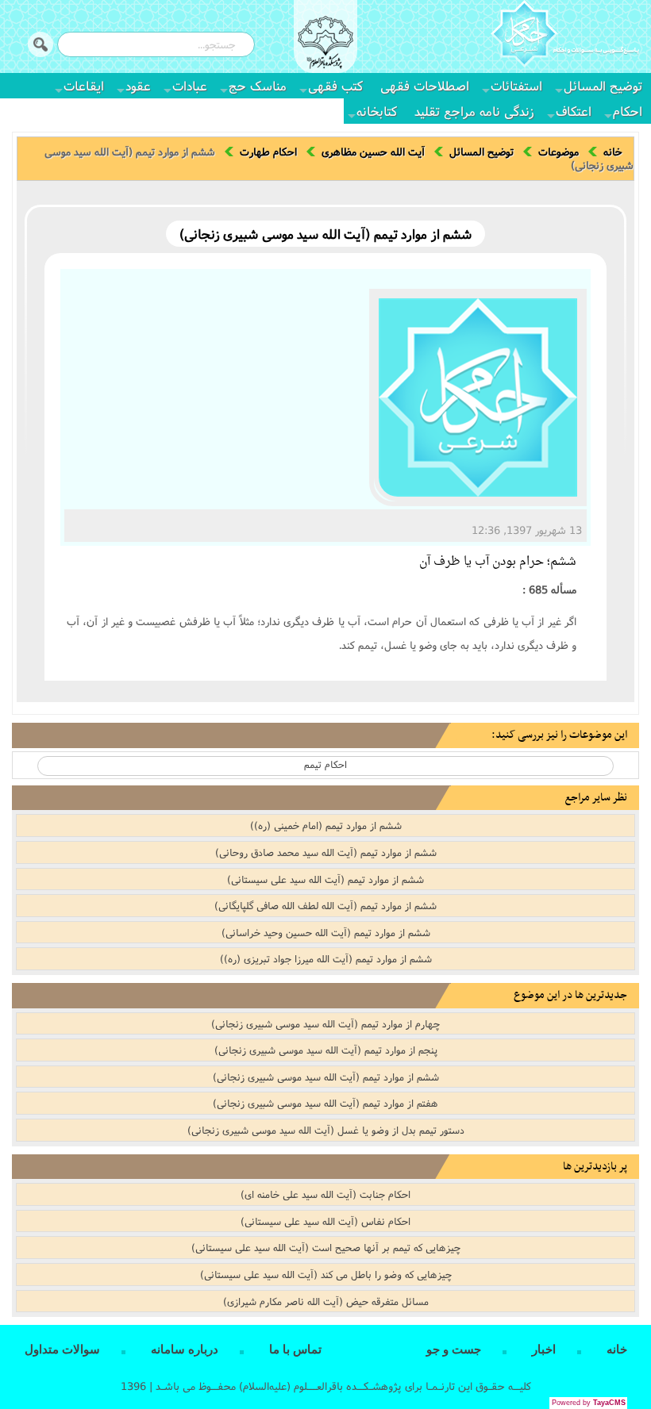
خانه (612, 151)
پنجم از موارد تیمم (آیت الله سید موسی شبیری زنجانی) (325, 1050)
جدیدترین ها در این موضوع (570, 995)
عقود (138, 85)
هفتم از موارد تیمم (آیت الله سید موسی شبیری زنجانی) (325, 1103)
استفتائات (516, 85)
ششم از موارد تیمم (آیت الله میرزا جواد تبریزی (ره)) (326, 958)
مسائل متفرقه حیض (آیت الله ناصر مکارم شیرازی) (326, 1301)
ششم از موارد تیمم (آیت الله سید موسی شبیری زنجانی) (326, 1077)
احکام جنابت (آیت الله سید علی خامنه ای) (325, 1194)
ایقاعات (84, 85)
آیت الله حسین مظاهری (373, 151)
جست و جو (453, 1349)
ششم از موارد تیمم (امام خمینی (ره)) (326, 825)
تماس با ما (295, 1349)
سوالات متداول (62, 1349)
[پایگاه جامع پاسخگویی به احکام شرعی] (565, 36)
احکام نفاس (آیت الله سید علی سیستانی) (325, 1221)
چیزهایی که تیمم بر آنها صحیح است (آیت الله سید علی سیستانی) (325, 1247)
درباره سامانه (184, 1349)
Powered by (589, 1403)
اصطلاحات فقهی (424, 85)
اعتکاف (573, 111)
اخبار (544, 1349)
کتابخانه (376, 111)
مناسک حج (258, 85)
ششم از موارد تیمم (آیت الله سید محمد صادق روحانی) (326, 852)
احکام (627, 111)
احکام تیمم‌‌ (325, 764)
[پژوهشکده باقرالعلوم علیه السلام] (325, 44)
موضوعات (558, 151)
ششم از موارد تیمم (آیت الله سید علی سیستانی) (325, 879)
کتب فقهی (335, 85)
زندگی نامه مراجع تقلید (474, 111)
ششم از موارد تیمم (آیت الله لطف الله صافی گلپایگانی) (325, 905)
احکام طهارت (268, 151)
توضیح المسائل (603, 85)
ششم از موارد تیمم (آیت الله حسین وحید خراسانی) (325, 932)
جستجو (40, 44)
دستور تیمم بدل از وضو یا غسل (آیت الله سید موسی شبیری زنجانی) (325, 1130)
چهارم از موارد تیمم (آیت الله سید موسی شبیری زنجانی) (325, 1023)
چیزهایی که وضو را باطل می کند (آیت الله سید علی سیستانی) (326, 1274)
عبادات (189, 85)
